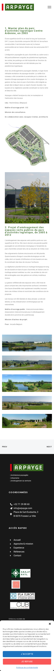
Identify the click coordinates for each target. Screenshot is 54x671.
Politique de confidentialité (27, 667)
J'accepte (27, 654)
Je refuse (27, 661)
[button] (49, 623)
